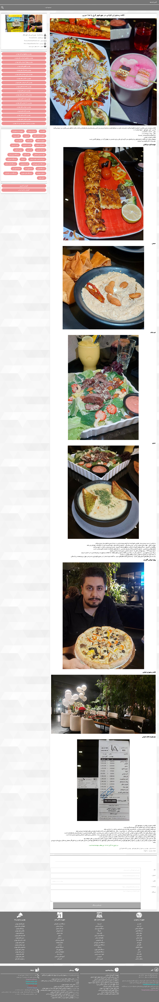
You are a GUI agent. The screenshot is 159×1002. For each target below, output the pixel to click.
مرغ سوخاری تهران (20, 945)
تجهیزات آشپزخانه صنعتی (112, 975)
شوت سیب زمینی (99, 954)
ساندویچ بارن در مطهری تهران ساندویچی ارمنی (58, 994)
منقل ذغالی (139, 933)
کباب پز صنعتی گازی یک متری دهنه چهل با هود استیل (105, 977)
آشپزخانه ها (153, 2)
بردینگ (99, 947)
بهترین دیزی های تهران (23, 91)
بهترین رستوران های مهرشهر (131, 840)
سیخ (139, 949)
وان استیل (15, 145)
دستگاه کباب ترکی (10, 164)
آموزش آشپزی (24, 186)
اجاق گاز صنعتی (70, 840)
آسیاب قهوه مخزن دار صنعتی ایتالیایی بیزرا (107, 984)
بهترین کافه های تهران (23, 111)
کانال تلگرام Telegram (31, 982)
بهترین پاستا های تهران (23, 99)
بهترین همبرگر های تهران (24, 70)
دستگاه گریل (40, 168)
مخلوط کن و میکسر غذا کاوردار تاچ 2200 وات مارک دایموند (103, 983)
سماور (59, 935)
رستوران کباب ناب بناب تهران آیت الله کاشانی (63, 996)
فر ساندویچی (24, 164)
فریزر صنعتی (99, 959)
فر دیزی (55, 840)
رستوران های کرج (19, 959)
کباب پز (78, 840)
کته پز (139, 952)
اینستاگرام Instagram (31, 979)
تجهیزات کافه (40, 140)
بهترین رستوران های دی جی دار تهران (24, 123)
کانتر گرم (26, 154)
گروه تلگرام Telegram (31, 984)
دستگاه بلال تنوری (26, 173)
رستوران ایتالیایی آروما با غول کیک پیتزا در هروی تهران (56, 988)
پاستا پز (60, 945)
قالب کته (29, 140)
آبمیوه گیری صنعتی (59, 956)
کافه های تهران (20, 954)
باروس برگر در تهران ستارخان (111, 986)
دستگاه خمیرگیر (11, 159)
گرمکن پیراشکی (60, 940)
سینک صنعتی (31, 131)
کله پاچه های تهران (20, 935)
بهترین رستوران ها (19, 920)
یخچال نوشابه (40, 173)
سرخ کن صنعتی (99, 926)
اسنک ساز (59, 954)
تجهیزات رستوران (18, 131)
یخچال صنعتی (139, 959)
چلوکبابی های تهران (20, 926)
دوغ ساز (139, 942)
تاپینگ (23, 159)
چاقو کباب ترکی (99, 938)
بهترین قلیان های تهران (23, 119)
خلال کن (139, 945)
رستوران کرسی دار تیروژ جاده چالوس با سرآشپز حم (60, 976)
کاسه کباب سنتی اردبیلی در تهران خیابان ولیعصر (53, 990)
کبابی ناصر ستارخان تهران (68, 984)
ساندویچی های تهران (19, 947)
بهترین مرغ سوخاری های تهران (23, 74)
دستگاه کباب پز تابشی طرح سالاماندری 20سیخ (107, 979)
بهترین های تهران (24, 54)
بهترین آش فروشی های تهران (23, 82)
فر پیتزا (26, 136)
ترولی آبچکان (18, 150)
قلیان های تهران (20, 956)
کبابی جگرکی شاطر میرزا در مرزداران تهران (63, 979)
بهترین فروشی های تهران (24, 58)
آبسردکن (59, 959)
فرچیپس (99, 956)
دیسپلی (60, 938)
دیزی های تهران (20, 938)
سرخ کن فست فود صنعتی (37, 159)
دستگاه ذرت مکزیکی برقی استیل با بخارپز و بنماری (106, 981)
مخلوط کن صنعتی (59, 952)
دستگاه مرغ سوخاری (99, 945)
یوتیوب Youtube (32, 986)
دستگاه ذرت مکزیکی (10, 173)
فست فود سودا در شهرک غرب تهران (109, 988)
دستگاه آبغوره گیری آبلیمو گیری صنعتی (108, 990)
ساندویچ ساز (28, 168)
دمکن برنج (62, 840)
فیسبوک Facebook (32, 988)
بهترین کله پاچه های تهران (23, 86)
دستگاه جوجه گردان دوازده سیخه (110, 992)
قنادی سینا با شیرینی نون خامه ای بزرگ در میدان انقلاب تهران (60, 982)
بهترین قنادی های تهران (23, 115)
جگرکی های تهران (19, 931)
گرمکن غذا (19, 140)
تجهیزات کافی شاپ (59, 920)
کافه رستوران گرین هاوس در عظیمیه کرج (108, 994)
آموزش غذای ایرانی (23, 190)
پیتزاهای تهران (20, 928)
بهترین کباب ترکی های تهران (24, 95)
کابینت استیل (27, 145)
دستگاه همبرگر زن (99, 952)
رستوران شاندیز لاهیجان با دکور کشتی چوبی (62, 992)
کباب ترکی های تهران (19, 940)
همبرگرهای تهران (19, 924)
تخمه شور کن (16, 168)
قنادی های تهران (19, 942)
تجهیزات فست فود (39, 136)
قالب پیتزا (16, 136)
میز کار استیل (40, 150)
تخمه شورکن (59, 931)
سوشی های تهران (20, 949)
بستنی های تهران (19, 952)
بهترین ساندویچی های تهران (24, 103)
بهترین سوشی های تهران (24, 107)
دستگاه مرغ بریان (14, 154)
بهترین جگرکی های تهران (24, 78)
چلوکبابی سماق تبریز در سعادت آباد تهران (63, 998)
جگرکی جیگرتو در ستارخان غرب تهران (63, 986)
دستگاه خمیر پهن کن (38, 164)
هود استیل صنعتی (39, 154)
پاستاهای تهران (20, 933)
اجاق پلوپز (41, 178)
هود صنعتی (139, 938)
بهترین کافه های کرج (125, 848)
